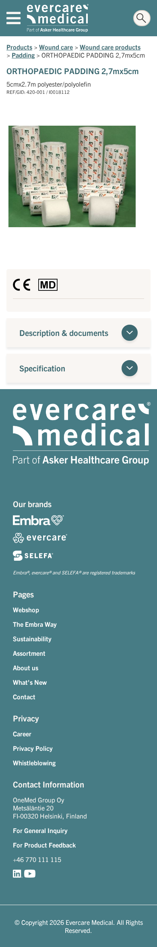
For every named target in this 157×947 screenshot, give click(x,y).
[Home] (58, 18)
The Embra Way (35, 624)
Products (19, 47)
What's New (30, 682)
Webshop (26, 609)
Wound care (56, 47)
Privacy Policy (33, 748)
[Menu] (13, 18)
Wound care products (110, 47)
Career (22, 733)
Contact (24, 696)
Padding (23, 55)
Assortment (29, 653)
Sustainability (32, 638)
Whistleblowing (34, 762)
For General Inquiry (40, 830)
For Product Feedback (44, 845)
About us (25, 667)
